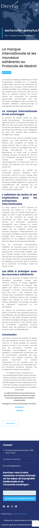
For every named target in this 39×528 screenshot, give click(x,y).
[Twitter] (8, 506)
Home (6, 36)
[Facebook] (4, 506)
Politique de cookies (11, 520)
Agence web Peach (20, 514)
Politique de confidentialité (28, 520)
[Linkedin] (16, 506)
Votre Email (8, 489)
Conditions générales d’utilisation (13, 525)
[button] (37, 5)
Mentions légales (32, 525)
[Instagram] (12, 506)
